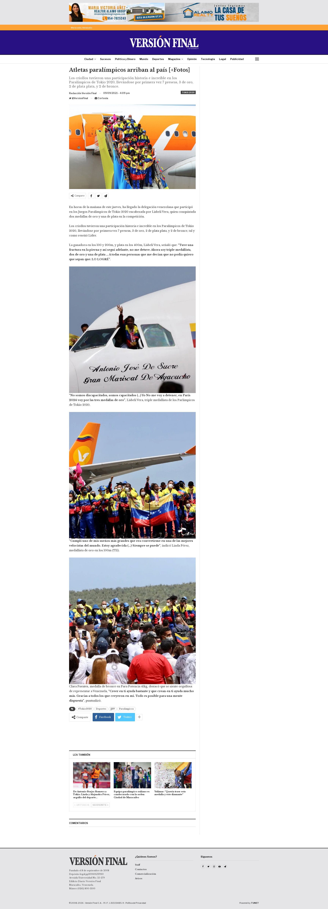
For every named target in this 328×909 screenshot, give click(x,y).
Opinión (192, 59)
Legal (222, 59)
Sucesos (105, 59)
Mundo (144, 59)
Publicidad (237, 59)
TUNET (255, 903)
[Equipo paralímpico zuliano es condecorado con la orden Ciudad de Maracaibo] (132, 775)
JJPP (113, 709)
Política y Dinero (125, 59)
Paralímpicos (126, 709)
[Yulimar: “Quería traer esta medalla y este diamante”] (173, 775)
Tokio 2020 (188, 92)
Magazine (174, 59)
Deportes (158, 59)
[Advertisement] (132, 736)
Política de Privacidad (135, 903)
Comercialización (145, 874)
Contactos (141, 869)
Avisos (138, 878)
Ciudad (88, 59)
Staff (137, 864)
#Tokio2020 (85, 709)
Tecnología (208, 59)
